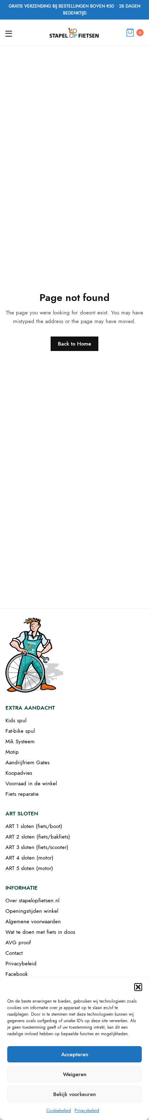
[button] (138, 987)
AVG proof (18, 942)
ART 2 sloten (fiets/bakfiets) (37, 837)
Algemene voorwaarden (33, 921)
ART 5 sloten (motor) (29, 868)
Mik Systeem (20, 741)
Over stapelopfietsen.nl (32, 900)
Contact (14, 953)
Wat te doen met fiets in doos (40, 932)
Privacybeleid (86, 1110)
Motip (12, 752)
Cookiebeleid (58, 1110)
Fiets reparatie (22, 794)
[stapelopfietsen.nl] (74, 32)
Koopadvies (18, 773)
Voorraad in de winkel (31, 783)
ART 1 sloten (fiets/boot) (33, 826)
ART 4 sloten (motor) (29, 858)
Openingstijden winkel (31, 911)
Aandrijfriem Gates (27, 762)
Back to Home (74, 344)
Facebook (16, 974)
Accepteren (74, 1054)
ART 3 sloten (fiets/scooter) (36, 847)
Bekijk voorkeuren (74, 1094)
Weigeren (74, 1074)
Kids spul (15, 720)
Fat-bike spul (20, 731)
